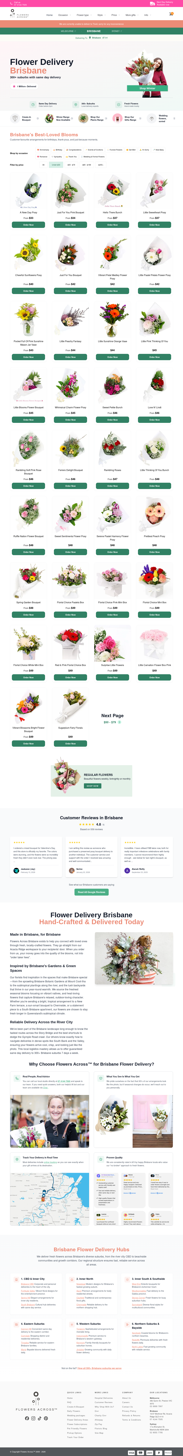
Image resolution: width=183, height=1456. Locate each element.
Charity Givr (100, 1415)
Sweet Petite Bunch (113, 407)
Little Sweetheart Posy (154, 212)
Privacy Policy (129, 1411)
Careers (126, 1402)
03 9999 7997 (156, 1406)
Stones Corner (138, 1297)
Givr (97, 1411)
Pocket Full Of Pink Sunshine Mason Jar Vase (28, 343)
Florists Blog (101, 1429)
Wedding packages (76, 1415)
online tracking (50, 1162)
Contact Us (127, 1407)
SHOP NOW (93, 786)
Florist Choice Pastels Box (70, 602)
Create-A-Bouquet (75, 1407)
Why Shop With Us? (104, 1407)
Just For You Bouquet (70, 275)
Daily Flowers (73, 1411)
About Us (126, 1398)
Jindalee (80, 1349)
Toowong (80, 1328)
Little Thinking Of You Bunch (154, 470)
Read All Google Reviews (91, 892)
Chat (45, 1087)
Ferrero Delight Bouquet (70, 470)
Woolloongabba (139, 1290)
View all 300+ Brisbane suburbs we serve (99, 1368)
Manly (23, 1349)
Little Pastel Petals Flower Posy (155, 275)
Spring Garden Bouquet (28, 602)
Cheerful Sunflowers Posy (28, 275)
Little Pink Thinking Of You (154, 341)
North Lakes (137, 1346)
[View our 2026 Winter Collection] (49, 118)
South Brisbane (28, 1304)
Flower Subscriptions (77, 1424)
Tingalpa (25, 1342)
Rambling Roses (112, 470)
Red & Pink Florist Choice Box (70, 665)
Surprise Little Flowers (112, 665)
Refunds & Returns (131, 1415)
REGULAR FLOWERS (98, 775)
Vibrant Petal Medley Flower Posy (112, 276)
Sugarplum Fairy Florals (70, 727)
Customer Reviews (104, 1402)
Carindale (25, 1335)
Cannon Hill (26, 1328)
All (43, 164)
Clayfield (80, 1297)
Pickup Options (74, 1433)
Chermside (81, 1304)
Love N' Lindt (154, 407)
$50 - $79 (71, 164)
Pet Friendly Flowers (77, 1429)
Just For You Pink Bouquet (70, 212)
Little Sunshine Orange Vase (112, 341)
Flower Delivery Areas (77, 1420)
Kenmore (80, 1342)
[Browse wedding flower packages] (151, 118)
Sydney (116, 31)
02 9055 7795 (156, 1433)
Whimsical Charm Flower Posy (70, 407)
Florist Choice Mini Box (154, 602)
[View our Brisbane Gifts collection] (118, 118)
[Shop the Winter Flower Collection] (148, 73)
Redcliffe (136, 1339)
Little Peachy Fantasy (70, 341)
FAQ (69, 1402)
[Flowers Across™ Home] (19, 13)
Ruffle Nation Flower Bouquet (28, 536)
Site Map (99, 1433)
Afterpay (99, 1420)
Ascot (78, 1290)
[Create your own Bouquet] (15, 118)
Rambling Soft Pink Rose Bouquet (28, 471)
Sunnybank (137, 1304)
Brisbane (94, 31)
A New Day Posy (28, 212)
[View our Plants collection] (83, 118)
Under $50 (56, 164)
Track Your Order (75, 1437)
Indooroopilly (82, 1335)
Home (49, 15)
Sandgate (136, 1332)
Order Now (28, 224)
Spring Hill (25, 1297)
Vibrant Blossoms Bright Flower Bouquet (28, 729)
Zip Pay (98, 1424)
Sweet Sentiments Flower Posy (70, 536)
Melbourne (67, 31)
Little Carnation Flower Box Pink (154, 665)
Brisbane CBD (27, 1283)
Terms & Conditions (131, 1420)
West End (136, 1283)
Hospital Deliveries (104, 1398)
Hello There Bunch (112, 212)
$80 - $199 (86, 164)
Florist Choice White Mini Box (28, 665)
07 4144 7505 (64, 1081)
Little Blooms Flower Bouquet (28, 407)
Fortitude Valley (28, 1290)
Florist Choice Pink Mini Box (112, 602)
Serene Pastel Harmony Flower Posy (113, 538)
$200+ (100, 164)
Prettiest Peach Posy (154, 536)
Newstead (80, 1283)
